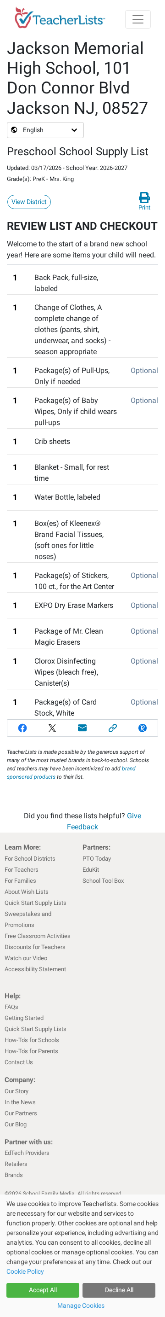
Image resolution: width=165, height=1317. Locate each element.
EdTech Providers (27, 1152)
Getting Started (24, 1017)
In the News (20, 1102)
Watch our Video (26, 958)
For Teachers (21, 869)
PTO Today (96, 858)
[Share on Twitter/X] (53, 728)
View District (29, 201)
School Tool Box (103, 880)
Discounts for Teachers (35, 947)
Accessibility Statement (35, 969)
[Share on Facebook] (22, 728)
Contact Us (19, 1062)
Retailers (16, 1163)
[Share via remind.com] (142, 728)
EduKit (90, 869)
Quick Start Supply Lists (35, 902)
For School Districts (30, 858)
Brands (14, 1174)
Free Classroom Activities (38, 935)
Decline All (119, 1290)
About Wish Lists (27, 891)
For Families (20, 880)
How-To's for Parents (31, 1051)
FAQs (11, 1006)
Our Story (16, 1091)
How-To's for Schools (32, 1040)
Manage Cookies (80, 1305)
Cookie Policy (25, 1271)
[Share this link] (113, 728)
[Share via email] (82, 728)
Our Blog (16, 1124)
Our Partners (21, 1113)
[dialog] (82, 1256)
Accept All (43, 1290)
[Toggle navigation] (138, 19)
